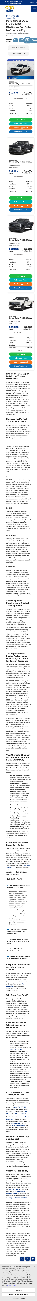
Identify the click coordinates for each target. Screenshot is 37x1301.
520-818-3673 (14, 1189)
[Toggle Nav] (34, 9)
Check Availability (20, 132)
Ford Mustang (15, 1123)
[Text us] (27, 1259)
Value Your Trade (20, 124)
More (20, 116)
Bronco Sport (20, 1113)
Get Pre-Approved (21, 128)
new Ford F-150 (20, 1107)
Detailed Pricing (19, 98)
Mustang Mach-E (18, 1125)
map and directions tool (18, 1198)
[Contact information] (33, 1259)
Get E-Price (20, 120)
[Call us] (22, 1259)
